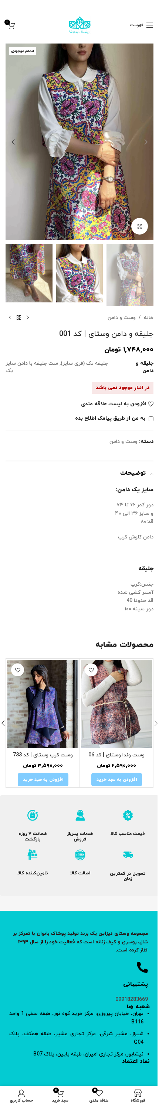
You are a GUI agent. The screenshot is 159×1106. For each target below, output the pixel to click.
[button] (146, 142)
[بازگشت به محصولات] (18, 317)
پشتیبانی (135, 984)
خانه (148, 317)
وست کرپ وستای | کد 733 (43, 755)
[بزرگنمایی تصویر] (139, 226)
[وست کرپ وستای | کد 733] (42, 704)
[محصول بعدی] (10, 317)
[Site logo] (80, 24)
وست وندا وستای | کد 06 (116, 755)
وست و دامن (122, 317)
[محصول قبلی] (27, 317)
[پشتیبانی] (142, 967)
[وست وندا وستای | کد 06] (116, 704)
